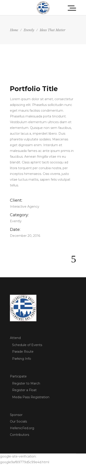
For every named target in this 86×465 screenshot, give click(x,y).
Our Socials (18, 421)
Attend (15, 338)
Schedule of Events (27, 345)
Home (14, 30)
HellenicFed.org (22, 428)
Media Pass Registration (30, 397)
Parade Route (23, 352)
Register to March (26, 383)
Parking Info (21, 359)
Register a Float (24, 390)
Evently (29, 30)
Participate (18, 376)
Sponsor (16, 415)
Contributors (19, 435)
